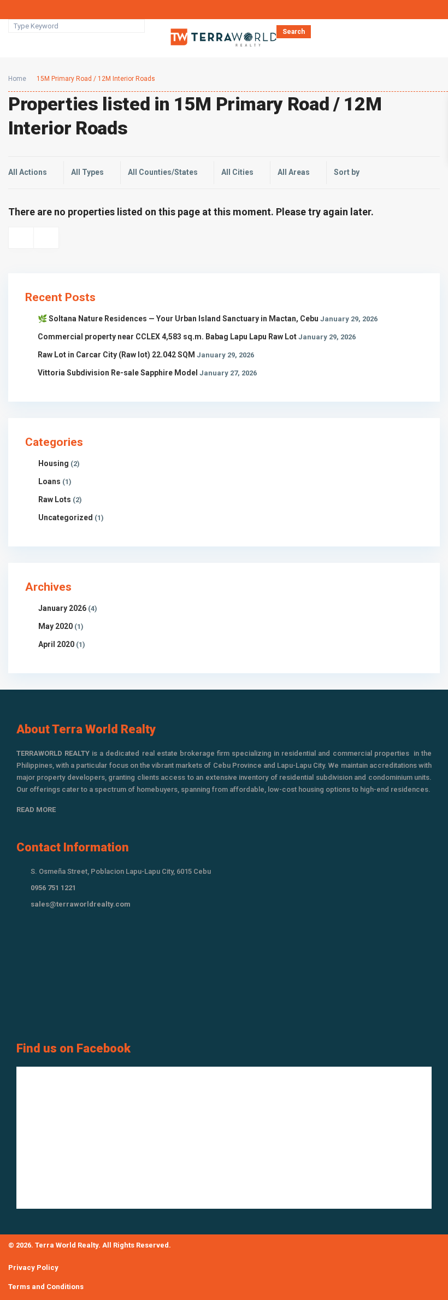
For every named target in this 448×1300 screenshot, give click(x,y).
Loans (49, 481)
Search (293, 32)
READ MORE (36, 809)
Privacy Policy (33, 1267)
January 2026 (62, 608)
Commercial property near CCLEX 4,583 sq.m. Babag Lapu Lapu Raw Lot (167, 336)
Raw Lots (54, 499)
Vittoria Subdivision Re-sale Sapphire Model (118, 372)
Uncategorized (65, 517)
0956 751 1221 (53, 888)
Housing (53, 463)
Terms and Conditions (46, 1287)
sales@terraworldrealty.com (81, 904)
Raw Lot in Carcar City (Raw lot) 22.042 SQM (116, 354)
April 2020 (56, 644)
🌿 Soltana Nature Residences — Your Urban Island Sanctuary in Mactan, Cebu (178, 318)
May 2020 (55, 626)
